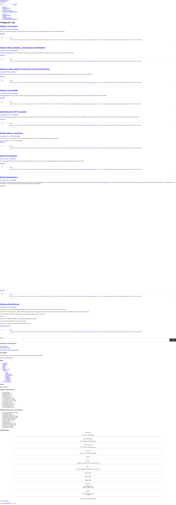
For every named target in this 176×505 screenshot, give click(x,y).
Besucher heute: (6, 394)
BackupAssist (8, 374)
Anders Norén (8, 503)
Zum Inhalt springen (4, 0)
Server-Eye (8, 380)
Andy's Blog (3, 1)
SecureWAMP (5, 95)
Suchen (1, 337)
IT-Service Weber (88, 39)
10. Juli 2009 (3, 180)
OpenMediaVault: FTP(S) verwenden (13, 112)
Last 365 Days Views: (8, 401)
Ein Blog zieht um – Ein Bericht (11, 133)
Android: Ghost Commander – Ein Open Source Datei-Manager (22, 47)
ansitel (7, 373)
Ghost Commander (6, 52)
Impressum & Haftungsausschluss (10, 11)
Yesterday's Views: (7, 396)
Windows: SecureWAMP (9, 90)
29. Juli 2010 (3, 158)
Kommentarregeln (7, 8)
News (4, 368)
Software (5, 370)
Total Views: (6, 402)
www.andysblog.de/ (13, 41)
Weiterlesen (2, 33)
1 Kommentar (13, 158)
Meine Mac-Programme (8, 156)
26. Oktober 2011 (4, 114)
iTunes (1, 74)
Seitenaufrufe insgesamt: (8, 404)
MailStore (8, 376)
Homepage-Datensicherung (9, 304)
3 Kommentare (13, 71)
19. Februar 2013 (3, 93)
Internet (4, 365)
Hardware (5, 364)
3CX (7, 371)
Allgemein (5, 363)
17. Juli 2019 (3, 50)
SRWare (27, 95)
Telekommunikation (7, 381)
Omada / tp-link (6, 369)
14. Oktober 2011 (4, 136)
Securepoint (8, 379)
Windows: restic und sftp (9, 26)
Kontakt (4, 9)
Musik (4, 366)
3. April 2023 (3, 29)
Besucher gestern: (7, 397)
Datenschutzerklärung (7, 10)
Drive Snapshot (9, 375)
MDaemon (8, 377)
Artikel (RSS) (4, 346)
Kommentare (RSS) (5, 347)
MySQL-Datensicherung (8, 177)
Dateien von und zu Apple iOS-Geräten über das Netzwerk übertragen (25, 69)
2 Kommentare (15, 93)
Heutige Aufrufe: (6, 393)
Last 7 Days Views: (7, 398)
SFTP (22, 31)
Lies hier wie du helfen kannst (6, 357)
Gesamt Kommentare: (8, 407)
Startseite (5, 6)
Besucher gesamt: (7, 403)
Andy (8, 29)
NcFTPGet (38, 311)
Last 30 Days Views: (7, 399)
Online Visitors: (6, 392)
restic (15, 31)
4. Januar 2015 (3, 71)
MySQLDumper (106, 182)
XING (16, 350)
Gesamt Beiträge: (7, 406)
